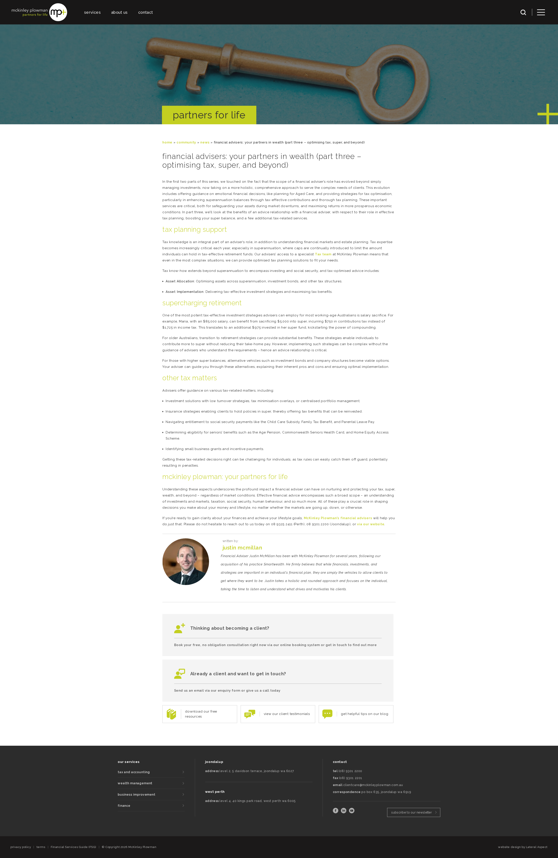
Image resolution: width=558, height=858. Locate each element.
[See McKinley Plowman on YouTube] (351, 812)
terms (41, 847)
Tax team (323, 254)
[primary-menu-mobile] (541, 12)
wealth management (135, 783)
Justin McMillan (242, 547)
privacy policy (20, 847)
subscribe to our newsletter (411, 812)
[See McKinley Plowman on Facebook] (336, 812)
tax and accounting (134, 772)
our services (129, 762)
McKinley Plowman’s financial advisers (338, 518)
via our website (370, 524)
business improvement (136, 794)
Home (167, 142)
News (204, 142)
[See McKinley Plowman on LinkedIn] (344, 812)
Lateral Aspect (537, 847)
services (92, 12)
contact (145, 12)
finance (124, 805)
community (186, 142)
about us (119, 12)
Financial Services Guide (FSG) (73, 847)
